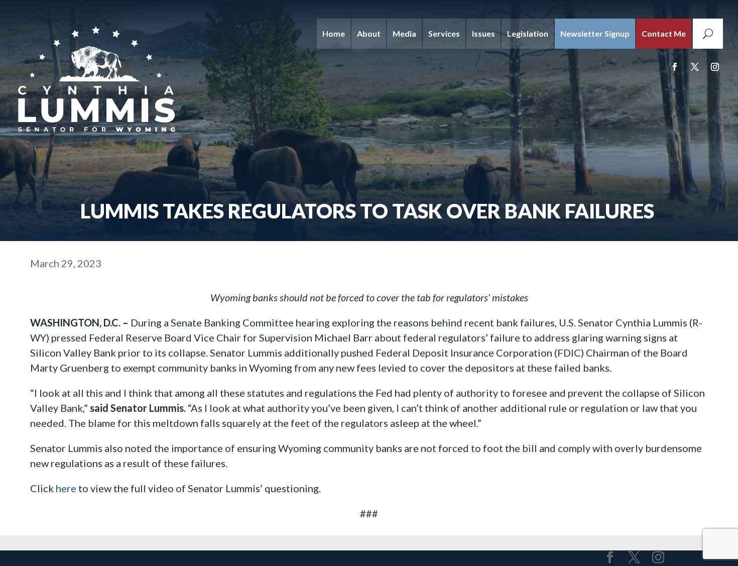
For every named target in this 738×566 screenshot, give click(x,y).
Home (333, 33)
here (67, 488)
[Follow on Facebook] (675, 67)
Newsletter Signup (595, 33)
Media (404, 33)
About (369, 33)
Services (444, 33)
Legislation (527, 33)
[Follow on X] (695, 67)
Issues (483, 33)
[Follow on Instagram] (715, 67)
